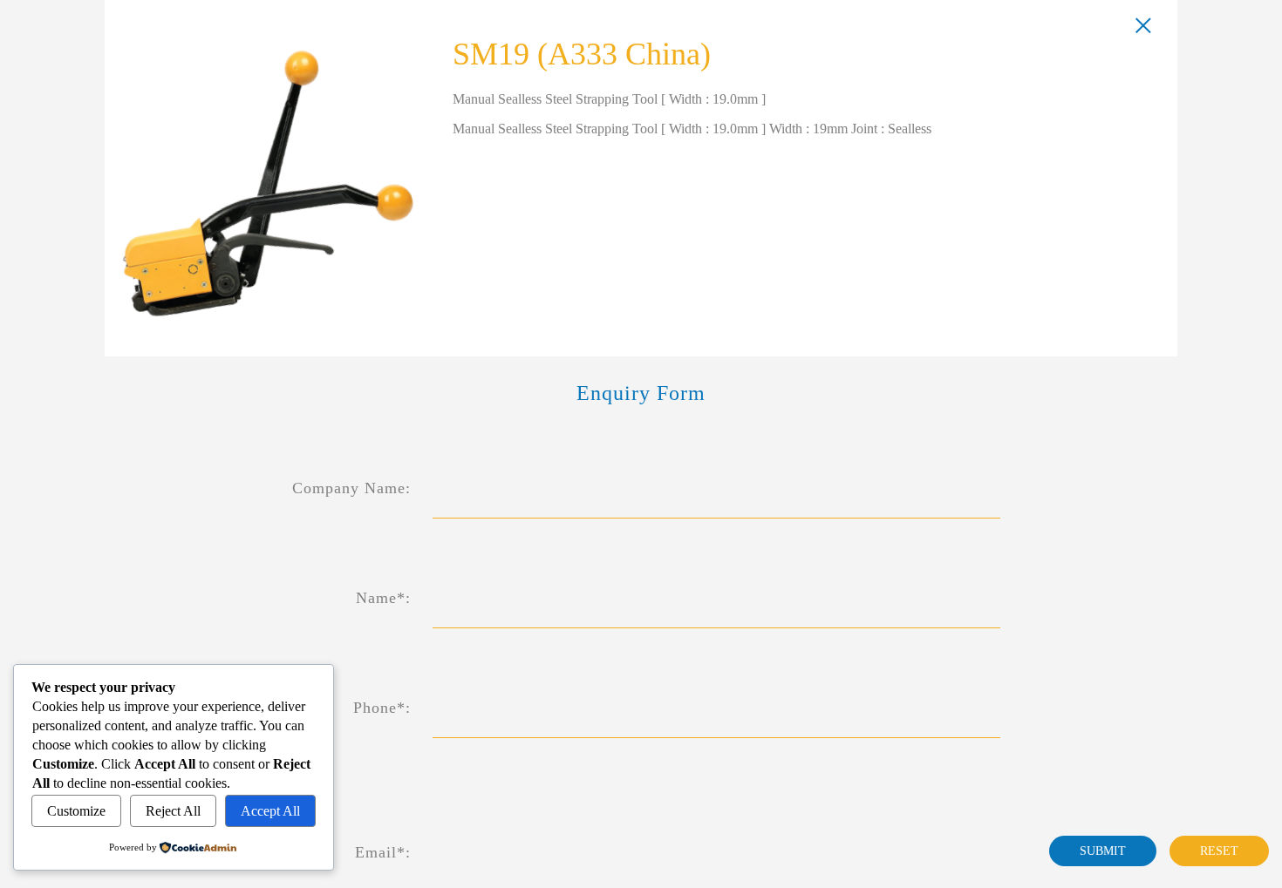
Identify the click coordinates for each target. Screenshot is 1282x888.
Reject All (173, 810)
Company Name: (351, 488)
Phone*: (382, 707)
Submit (1103, 850)
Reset (1219, 850)
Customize (76, 810)
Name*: (383, 598)
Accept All (270, 810)
